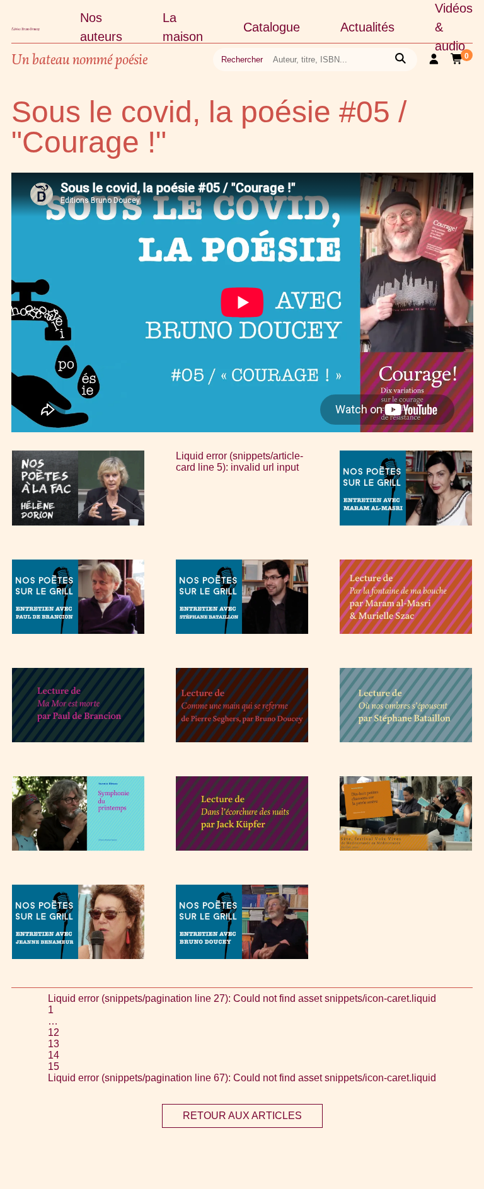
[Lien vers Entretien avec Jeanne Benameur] (78, 955)
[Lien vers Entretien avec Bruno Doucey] (242, 955)
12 (53, 1032)
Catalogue (271, 27)
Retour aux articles (242, 1115)
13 (53, 1043)
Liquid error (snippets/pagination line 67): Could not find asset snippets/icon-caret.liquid (242, 1077)
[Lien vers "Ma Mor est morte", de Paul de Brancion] (78, 738)
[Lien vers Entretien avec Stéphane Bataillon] (242, 630)
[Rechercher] (400, 59)
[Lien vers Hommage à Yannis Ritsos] (78, 847)
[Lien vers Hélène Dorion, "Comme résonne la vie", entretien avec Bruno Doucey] (78, 522)
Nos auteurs (101, 27)
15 (53, 1066)
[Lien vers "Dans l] (242, 847)
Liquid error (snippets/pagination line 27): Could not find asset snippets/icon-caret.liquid (242, 998)
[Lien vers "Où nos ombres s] (406, 738)
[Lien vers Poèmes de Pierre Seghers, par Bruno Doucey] (242, 738)
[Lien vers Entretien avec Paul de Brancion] (78, 630)
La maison (183, 27)
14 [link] (53, 1055)
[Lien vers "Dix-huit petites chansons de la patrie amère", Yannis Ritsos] (406, 847)
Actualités (367, 27)
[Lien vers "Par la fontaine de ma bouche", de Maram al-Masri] (406, 630)
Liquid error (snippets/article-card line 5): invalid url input (239, 462)
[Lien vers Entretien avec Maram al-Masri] (406, 522)
